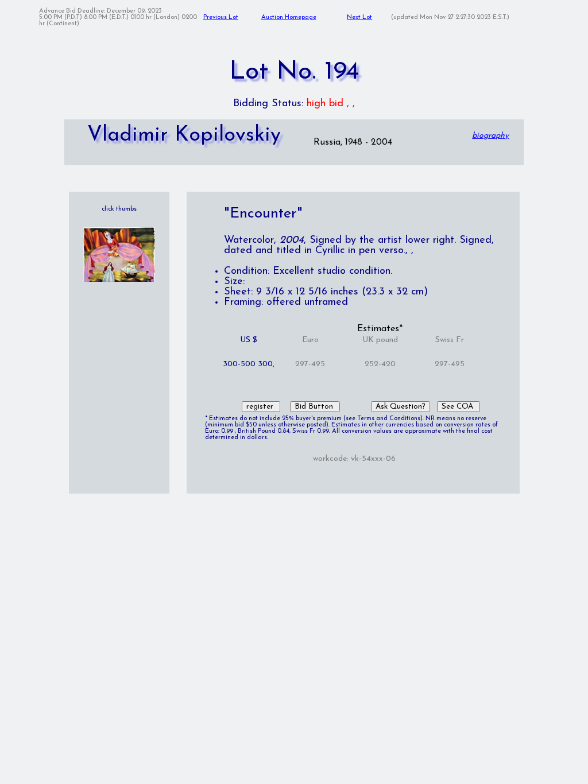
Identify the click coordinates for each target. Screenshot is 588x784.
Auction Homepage (288, 17)
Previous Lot (220, 17)
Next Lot (359, 17)
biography (490, 135)
